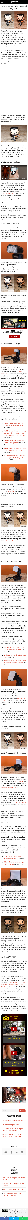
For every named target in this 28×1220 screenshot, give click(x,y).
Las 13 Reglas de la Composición (13, 1189)
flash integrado (19, 781)
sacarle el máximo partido (9, 788)
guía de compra (21, 803)
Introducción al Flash (14, 1038)
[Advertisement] (14, 78)
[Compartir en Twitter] (14, 1218)
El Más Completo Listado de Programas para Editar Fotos (12, 1135)
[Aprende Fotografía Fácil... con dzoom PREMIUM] (14, 327)
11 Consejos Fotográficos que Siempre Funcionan (12, 1194)
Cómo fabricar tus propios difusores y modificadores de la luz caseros (13, 985)
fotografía (22, 1216)
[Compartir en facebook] (4, 1218)
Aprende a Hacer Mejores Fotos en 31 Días (14, 1184)
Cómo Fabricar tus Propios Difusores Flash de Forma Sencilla (14, 1064)
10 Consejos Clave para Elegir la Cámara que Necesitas (13, 1129)
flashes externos (8, 193)
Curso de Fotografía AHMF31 (12, 1125)
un (11, 491)
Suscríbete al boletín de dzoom (13, 1121)
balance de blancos (11, 541)
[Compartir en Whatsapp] (23, 1218)
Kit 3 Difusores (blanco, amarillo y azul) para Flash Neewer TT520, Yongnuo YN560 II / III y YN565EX (15, 433)
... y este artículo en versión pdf (15, 1071)
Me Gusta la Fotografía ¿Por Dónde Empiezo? (14, 1178)
